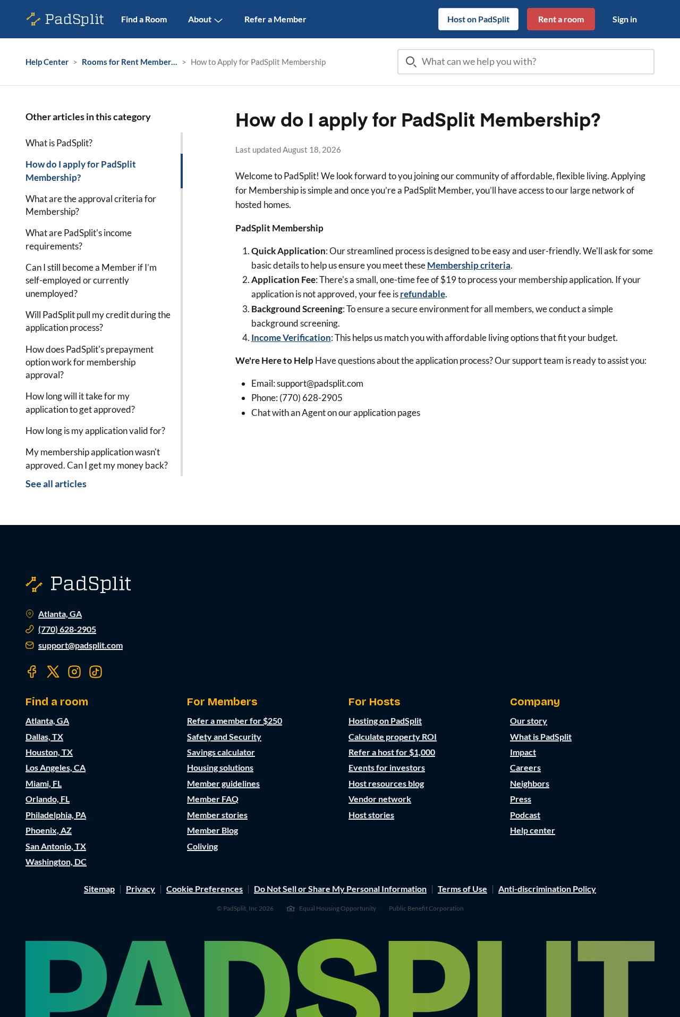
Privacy (140, 888)
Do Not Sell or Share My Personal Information (340, 888)
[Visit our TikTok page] (95, 671)
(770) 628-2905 (67, 629)
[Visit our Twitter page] (53, 671)
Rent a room (561, 19)
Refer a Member (275, 19)
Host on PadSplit (478, 19)
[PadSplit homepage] (65, 19)
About (199, 19)
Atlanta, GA (60, 614)
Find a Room (144, 19)
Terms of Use (462, 888)
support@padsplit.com (80, 645)
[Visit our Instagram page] (74, 671)
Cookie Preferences (204, 888)
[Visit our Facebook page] (32, 671)
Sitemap (99, 888)
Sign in (625, 19)
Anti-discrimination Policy (547, 888)
